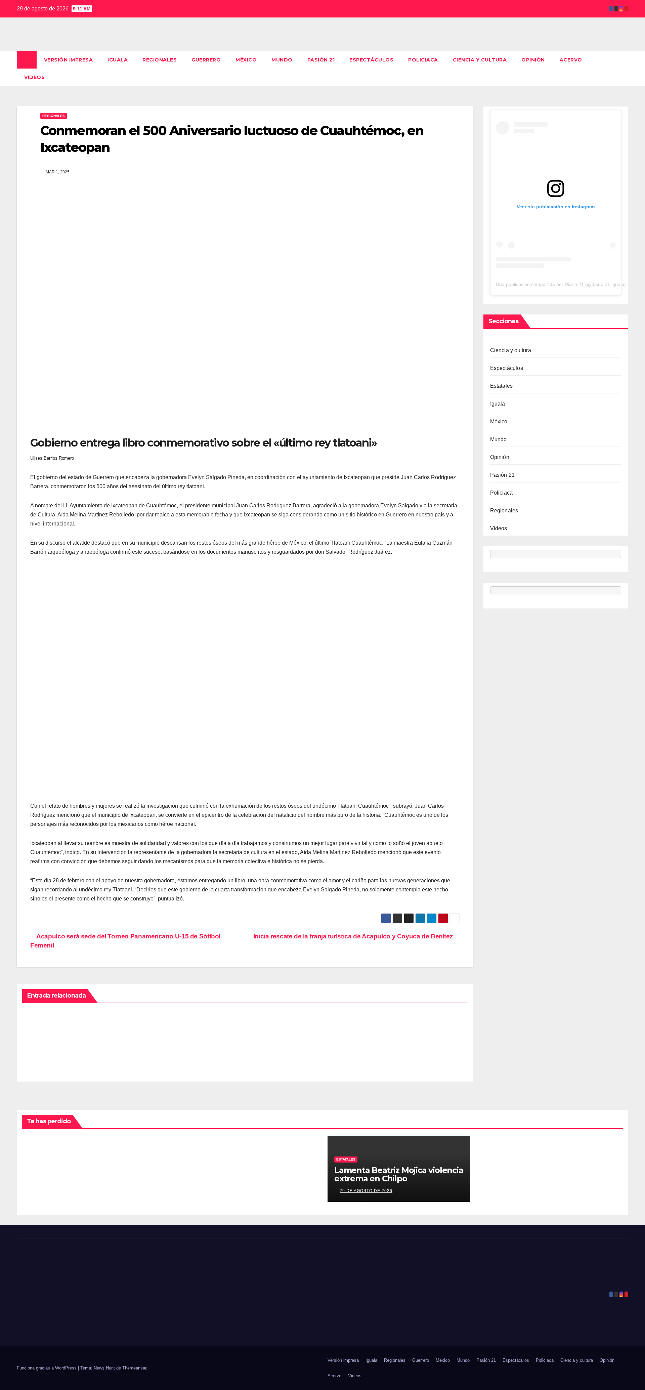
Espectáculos (371, 60)
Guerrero (206, 60)
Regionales (159, 60)
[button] (623, 68)
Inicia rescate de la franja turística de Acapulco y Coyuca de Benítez (354, 936)
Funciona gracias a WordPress (47, 1368)
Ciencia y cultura (480, 60)
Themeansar (134, 1368)
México (246, 60)
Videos (34, 77)
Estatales (501, 386)
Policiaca (423, 60)
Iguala (118, 60)
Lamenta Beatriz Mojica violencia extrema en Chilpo (398, 1174)
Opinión (533, 60)
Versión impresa (68, 60)
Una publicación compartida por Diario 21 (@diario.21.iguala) (561, 284)
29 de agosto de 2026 (366, 1190)
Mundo (282, 60)
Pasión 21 (321, 60)
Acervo (571, 60)
